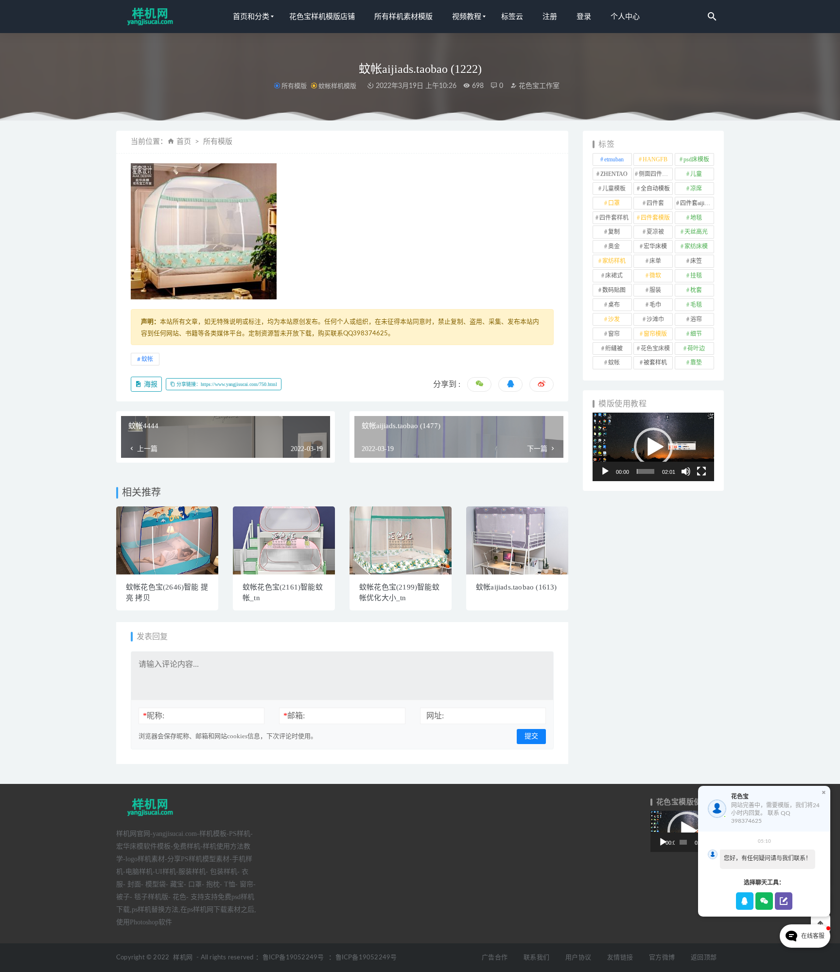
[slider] (645, 471)
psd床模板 (696, 159)
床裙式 (614, 275)
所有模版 (294, 85)
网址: (435, 716)
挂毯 (696, 275)
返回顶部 (704, 958)
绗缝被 (614, 348)
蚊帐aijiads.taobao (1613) (516, 587)
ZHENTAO (614, 174)
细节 (696, 333)
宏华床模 (655, 246)
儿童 (696, 174)
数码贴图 (614, 290)
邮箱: (294, 716)
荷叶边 (696, 348)
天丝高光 (696, 231)
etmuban (614, 159)
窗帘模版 (655, 333)
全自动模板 (655, 188)
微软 (655, 275)
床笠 (696, 261)
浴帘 (696, 319)
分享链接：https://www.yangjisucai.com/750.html (226, 384)
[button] (653, 447)
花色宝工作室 (538, 86)
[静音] (686, 471)
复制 (614, 231)
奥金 (614, 246)
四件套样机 (614, 217)
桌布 (614, 304)
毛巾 (655, 304)
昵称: (153, 716)
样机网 (182, 958)
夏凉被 (655, 231)
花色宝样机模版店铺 (322, 16)
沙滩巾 (655, 319)
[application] (653, 447)
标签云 (512, 16)
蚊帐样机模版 (337, 85)
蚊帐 (147, 359)
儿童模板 (614, 188)
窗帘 (614, 333)
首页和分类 (251, 16)
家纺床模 (696, 246)
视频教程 (466, 16)
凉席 (696, 188)
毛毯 (696, 304)
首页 (183, 141)
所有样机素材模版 (403, 16)
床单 (655, 261)
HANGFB (655, 159)
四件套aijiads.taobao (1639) (697, 203)
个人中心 (625, 16)
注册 (549, 16)
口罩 (614, 203)
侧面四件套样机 (656, 174)
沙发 (614, 319)
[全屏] (701, 471)
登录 (584, 16)
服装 (655, 290)
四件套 (655, 203)
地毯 (696, 217)
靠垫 (696, 362)
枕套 (696, 290)
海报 (150, 384)
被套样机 (655, 362)
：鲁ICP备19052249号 (290, 958)
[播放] (605, 471)
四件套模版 (655, 217)
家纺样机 (614, 261)
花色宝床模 (655, 348)
